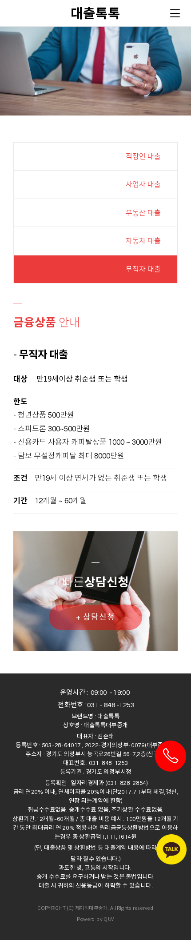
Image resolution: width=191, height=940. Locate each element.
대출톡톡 (95, 13)
